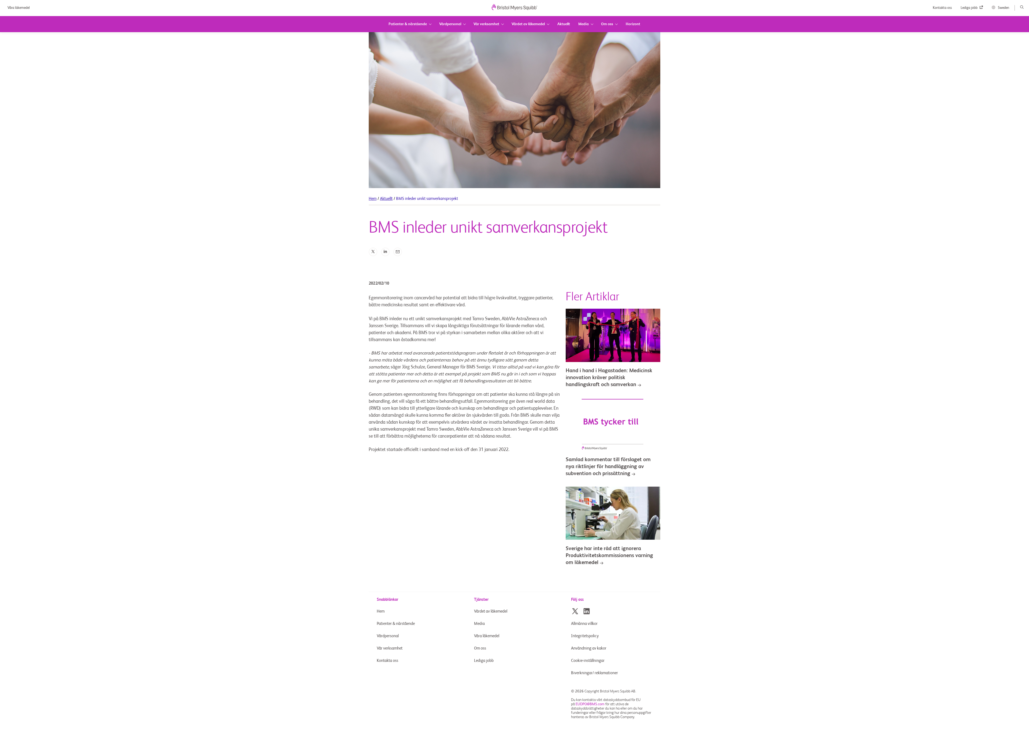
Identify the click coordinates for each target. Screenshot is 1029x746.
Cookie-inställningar (588, 661)
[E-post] (397, 252)
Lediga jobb (969, 8)
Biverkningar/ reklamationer (594, 673)
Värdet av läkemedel (490, 611)
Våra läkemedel (19, 8)
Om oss (480, 648)
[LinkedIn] (385, 252)
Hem (372, 199)
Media (479, 624)
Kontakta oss (943, 8)
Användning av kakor (588, 648)
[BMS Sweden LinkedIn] (587, 611)
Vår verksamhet (389, 648)
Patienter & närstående (396, 624)
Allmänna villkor (584, 624)
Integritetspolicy (585, 636)
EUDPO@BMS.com (590, 704)
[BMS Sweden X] (575, 611)
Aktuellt (386, 199)
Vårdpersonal (388, 636)
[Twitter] (373, 252)
